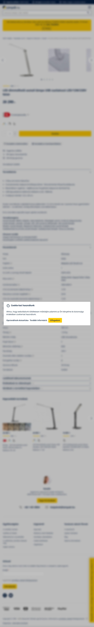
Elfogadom (55, 320)
